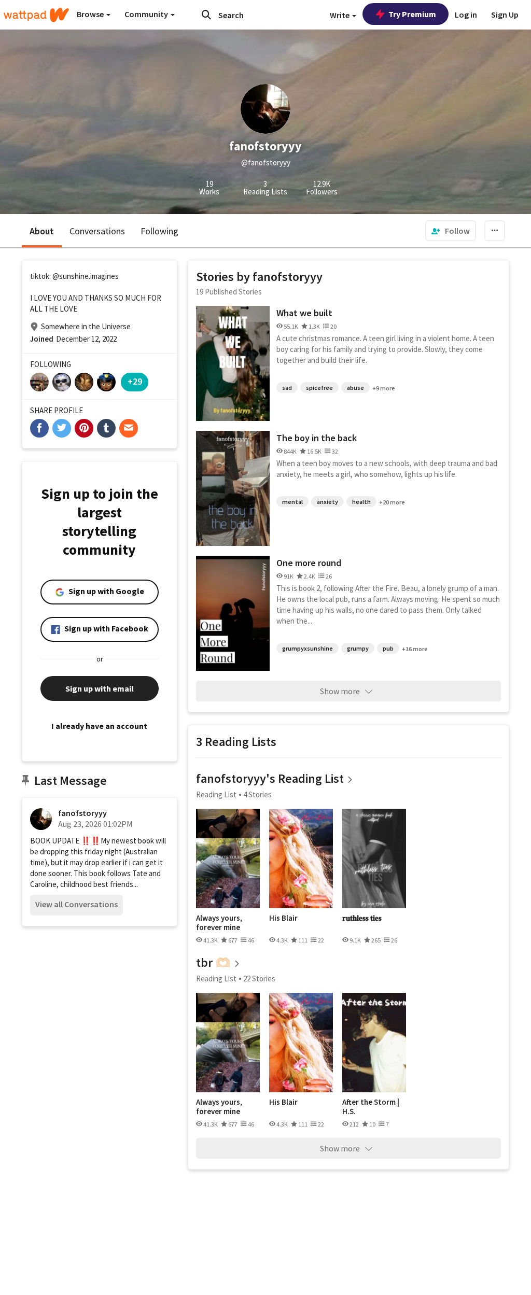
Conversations (97, 231)
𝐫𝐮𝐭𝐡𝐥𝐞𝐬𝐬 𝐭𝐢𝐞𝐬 (362, 918)
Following (159, 231)
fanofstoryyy (82, 813)
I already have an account (99, 726)
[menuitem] (450, 230)
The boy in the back (316, 438)
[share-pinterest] (84, 428)
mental (292, 501)
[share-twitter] (61, 428)
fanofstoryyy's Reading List (270, 778)
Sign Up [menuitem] (505, 14)
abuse (355, 387)
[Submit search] (206, 14)
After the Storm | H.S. (370, 1106)
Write (340, 15)
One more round (308, 563)
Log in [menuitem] (466, 14)
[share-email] (128, 428)
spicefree (319, 387)
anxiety (327, 501)
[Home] (36, 15)
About (42, 231)
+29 (135, 381)
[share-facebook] (39, 428)
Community (147, 14)
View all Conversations (76, 904)
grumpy (358, 648)
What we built (304, 313)
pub (388, 648)
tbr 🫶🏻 (213, 962)
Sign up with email (99, 688)
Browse (91, 14)
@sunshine (70, 276)
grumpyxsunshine (307, 648)
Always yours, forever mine (219, 922)
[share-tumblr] (106, 428)
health (361, 501)
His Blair (283, 918)
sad (287, 387)
